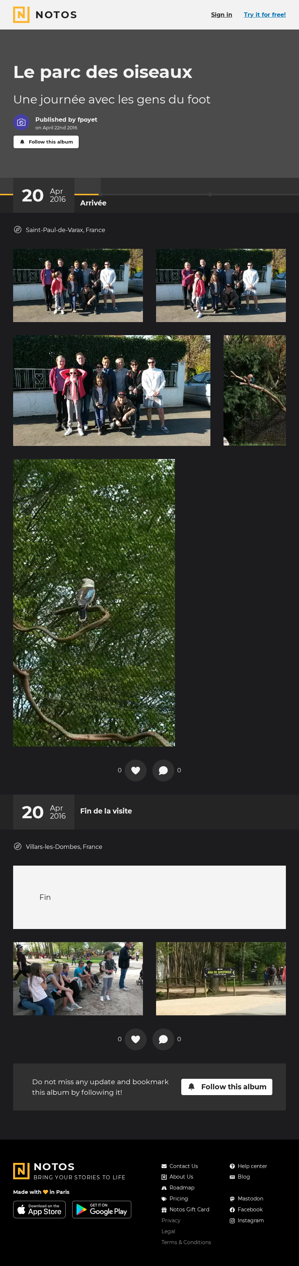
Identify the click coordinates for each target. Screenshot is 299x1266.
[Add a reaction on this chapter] (136, 770)
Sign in (221, 14)
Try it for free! (265, 14)
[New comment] (163, 770)
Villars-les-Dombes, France (64, 846)
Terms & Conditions (186, 1242)
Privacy (171, 1220)
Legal (168, 1231)
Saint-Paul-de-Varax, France (65, 230)
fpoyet (87, 119)
